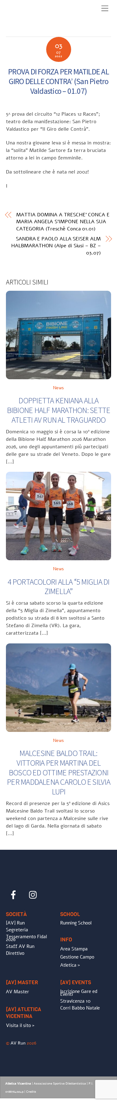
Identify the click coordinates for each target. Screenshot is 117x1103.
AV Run (18, 1043)
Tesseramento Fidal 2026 (26, 938)
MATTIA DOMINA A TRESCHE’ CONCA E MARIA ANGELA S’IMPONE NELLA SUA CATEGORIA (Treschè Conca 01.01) (62, 221)
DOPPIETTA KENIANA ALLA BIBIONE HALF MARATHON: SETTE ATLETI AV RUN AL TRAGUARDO (58, 410)
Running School (75, 923)
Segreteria (17, 930)
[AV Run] (42, 30)
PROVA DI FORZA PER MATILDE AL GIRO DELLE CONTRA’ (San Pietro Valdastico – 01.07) (58, 81)
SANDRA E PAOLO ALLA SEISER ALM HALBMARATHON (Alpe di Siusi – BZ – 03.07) (55, 245)
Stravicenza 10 (75, 1001)
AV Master (17, 992)
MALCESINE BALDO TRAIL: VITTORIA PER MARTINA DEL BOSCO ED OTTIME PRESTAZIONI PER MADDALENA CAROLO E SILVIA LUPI (58, 772)
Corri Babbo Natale (80, 1008)
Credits (31, 1092)
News (58, 388)
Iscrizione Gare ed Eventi (78, 993)
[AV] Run (15, 923)
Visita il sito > (20, 1025)
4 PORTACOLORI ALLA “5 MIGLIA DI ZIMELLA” (58, 587)
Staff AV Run (20, 946)
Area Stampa (74, 949)
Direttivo (15, 953)
